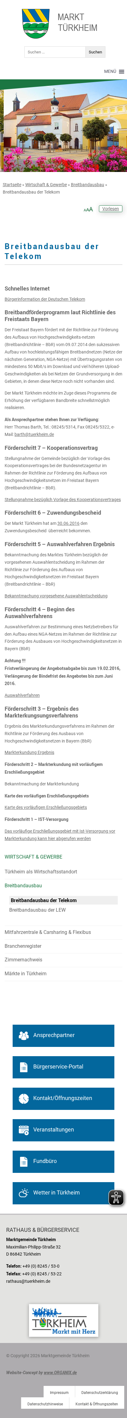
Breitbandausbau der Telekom (44, 900)
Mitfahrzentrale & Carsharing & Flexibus (48, 932)
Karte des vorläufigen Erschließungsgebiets (46, 807)
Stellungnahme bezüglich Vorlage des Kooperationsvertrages (63, 499)
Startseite (12, 184)
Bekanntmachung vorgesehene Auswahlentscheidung (56, 595)
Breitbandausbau (87, 184)
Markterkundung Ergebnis (29, 752)
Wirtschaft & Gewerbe (46, 184)
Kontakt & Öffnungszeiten (97, 1404)
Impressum (59, 1393)
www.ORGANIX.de (60, 1372)
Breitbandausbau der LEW (37, 910)
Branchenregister (23, 946)
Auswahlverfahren (22, 695)
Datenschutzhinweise (45, 1404)
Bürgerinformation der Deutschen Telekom (45, 299)
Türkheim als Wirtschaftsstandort (41, 872)
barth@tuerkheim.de (34, 434)
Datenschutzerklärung (99, 1393)
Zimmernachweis (23, 960)
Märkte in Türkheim (26, 974)
